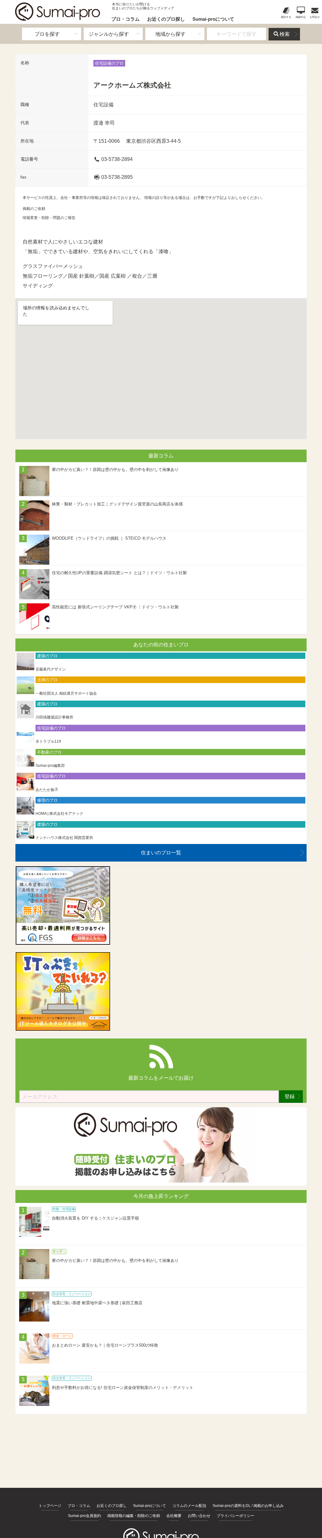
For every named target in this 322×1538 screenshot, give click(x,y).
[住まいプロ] (57, 11)
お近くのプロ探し (166, 19)
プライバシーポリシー (235, 1516)
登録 (290, 1096)
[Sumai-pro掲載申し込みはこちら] (161, 1180)
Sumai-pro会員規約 (84, 1516)
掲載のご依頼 (34, 208)
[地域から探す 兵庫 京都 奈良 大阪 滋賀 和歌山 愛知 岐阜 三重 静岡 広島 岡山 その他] (175, 34)
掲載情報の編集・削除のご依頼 (133, 1516)
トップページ (50, 1505)
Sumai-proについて (213, 19)
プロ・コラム (125, 19)
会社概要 (173, 1516)
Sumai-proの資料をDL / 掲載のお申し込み (248, 1505)
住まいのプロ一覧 (161, 852)
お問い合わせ (199, 1516)
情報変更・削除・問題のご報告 (49, 218)
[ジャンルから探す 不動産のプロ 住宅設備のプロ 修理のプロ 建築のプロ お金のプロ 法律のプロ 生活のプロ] (113, 34)
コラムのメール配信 (189, 1505)
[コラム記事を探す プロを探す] (51, 34)
